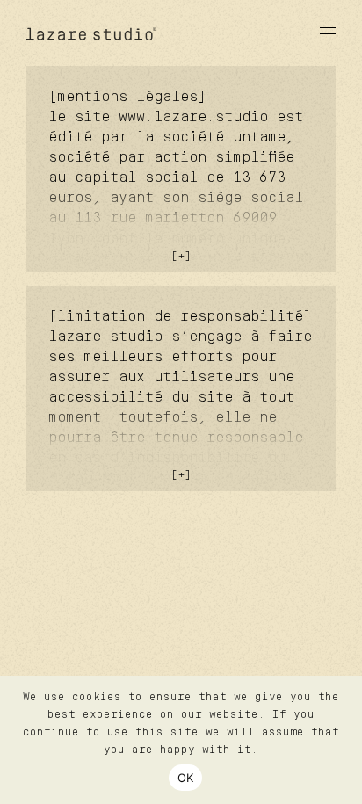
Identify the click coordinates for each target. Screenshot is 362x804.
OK (185, 778)
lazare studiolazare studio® (92, 33)
